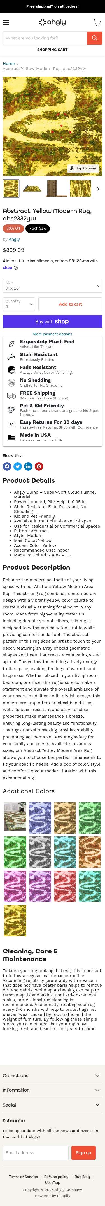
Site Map (52, 1183)
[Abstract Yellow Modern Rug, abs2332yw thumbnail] (11, 188)
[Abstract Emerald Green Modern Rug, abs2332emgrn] (89, 818)
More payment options (52, 334)
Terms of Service (23, 1177)
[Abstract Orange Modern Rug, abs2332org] (89, 852)
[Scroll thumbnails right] (97, 188)
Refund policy (56, 1177)
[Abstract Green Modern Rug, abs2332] (15, 816)
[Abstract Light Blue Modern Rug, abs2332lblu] (65, 852)
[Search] (94, 38)
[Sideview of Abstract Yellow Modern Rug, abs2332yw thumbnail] (32, 188)
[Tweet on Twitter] (17, 466)
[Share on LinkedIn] (28, 466)
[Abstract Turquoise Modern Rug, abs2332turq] (89, 886)
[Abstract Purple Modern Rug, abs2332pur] (40, 886)
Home (9, 63)
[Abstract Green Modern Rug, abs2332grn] (15, 852)
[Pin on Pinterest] (39, 466)
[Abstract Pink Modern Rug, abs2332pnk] (15, 886)
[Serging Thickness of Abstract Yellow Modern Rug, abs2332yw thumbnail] (56, 188)
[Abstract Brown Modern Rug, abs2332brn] (65, 818)
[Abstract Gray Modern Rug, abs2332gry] (40, 852)
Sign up (83, 1152)
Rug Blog (82, 1177)
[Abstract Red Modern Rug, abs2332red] (65, 886)
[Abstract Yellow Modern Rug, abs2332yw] (15, 920)
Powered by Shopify (52, 1196)
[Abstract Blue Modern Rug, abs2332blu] (40, 818)
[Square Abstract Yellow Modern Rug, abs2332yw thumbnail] (80, 188)
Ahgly (14, 239)
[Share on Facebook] (7, 466)
